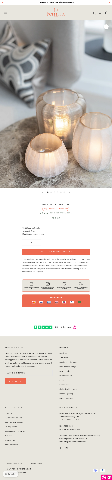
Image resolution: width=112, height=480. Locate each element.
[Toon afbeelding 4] (57, 192)
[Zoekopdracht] (100, 12)
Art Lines (63, 353)
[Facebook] (60, 447)
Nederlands (36, 463)
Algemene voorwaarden (15, 431)
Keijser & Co (64, 385)
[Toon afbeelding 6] (64, 192)
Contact (8, 413)
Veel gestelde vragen (14, 422)
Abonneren (15, 381)
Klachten (9, 436)
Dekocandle (64, 371)
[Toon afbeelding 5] (61, 192)
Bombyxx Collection (67, 362)
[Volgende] (69, 192)
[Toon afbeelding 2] (51, 192)
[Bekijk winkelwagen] (106, 12)
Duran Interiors (65, 376)
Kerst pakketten (11, 445)
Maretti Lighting (66, 394)
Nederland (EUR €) (15, 463)
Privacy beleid (11, 427)
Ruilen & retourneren (13, 418)
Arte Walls (63, 358)
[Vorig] (42, 192)
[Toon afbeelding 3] (54, 192)
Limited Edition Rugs (68, 389)
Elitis (61, 380)
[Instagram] (66, 447)
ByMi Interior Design (67, 367)
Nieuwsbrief (10, 440)
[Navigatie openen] (5, 13)
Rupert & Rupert (66, 398)
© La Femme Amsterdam (19, 469)
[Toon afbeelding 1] (47, 192)
